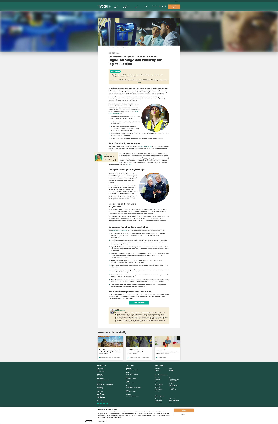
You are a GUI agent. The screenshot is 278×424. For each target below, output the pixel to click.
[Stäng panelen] (196, 408)
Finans (156, 382)
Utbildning (171, 370)
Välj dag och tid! (100, 375)
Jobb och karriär (126, 6)
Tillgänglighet (100, 396)
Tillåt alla (184, 410)
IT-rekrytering (172, 377)
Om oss (137, 6)
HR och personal (159, 384)
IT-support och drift (174, 379)
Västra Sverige (158, 400)
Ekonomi (157, 381)
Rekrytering (157, 368)
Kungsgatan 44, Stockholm (103, 380)
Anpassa (183, 414)
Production (172, 388)
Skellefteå (128, 394)
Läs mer (139, 82)
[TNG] (104, 6)
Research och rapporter (105, 357)
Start (109, 47)
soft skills (129, 164)
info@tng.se (100, 369)
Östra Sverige (158, 398)
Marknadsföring (158, 387)
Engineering (172, 386)
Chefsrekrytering (158, 389)
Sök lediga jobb (174, 6)
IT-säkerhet (172, 382)
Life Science (157, 391)
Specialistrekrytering (116, 357)
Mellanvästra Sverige (174, 400)
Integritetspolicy (101, 394)
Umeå (127, 390)
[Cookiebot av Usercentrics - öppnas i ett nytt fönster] (88, 421)
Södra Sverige (158, 402)
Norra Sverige (172, 402)
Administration (158, 377)
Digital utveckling (174, 380)
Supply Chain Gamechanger (119, 230)
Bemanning (157, 370)
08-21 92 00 (177, 1)
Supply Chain (173, 389)
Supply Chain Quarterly (145, 146)
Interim (170, 368)
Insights (146, 6)
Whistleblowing (101, 397)
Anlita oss (116, 6)
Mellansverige (172, 398)
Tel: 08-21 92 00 (100, 371)
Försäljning (157, 386)
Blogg (112, 47)
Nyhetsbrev (100, 391)
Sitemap (99, 393)
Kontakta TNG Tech (139, 302)
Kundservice (158, 379)
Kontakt (154, 6)
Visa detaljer (101, 421)
